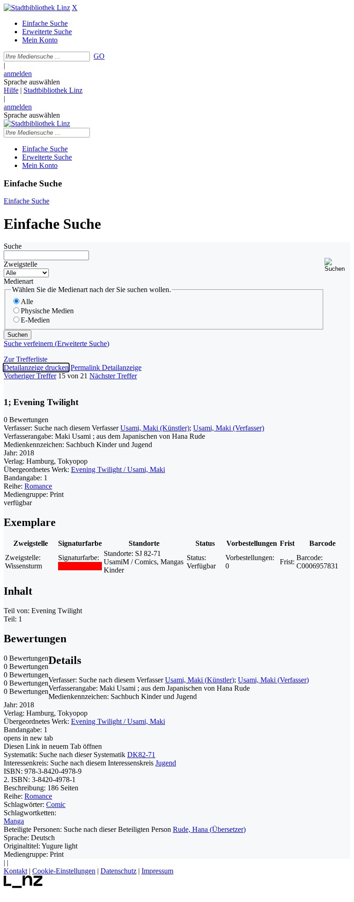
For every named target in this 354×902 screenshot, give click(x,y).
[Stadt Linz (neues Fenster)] (23, 886)
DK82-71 (141, 755)
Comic (55, 804)
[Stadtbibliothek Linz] (37, 8)
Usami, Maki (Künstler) (154, 428)
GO (99, 56)
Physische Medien (47, 311)
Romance (38, 486)
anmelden (18, 74)
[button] (337, 265)
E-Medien (35, 320)
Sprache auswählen (32, 82)
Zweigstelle (20, 264)
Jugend (165, 763)
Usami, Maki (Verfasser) (228, 428)
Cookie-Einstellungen (63, 871)
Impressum (157, 871)
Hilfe (11, 90)
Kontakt (15, 871)
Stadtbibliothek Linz (53, 90)
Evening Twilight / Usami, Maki (118, 469)
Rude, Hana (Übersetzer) (209, 829)
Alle (27, 301)
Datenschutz (118, 871)
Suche (13, 246)
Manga (14, 821)
